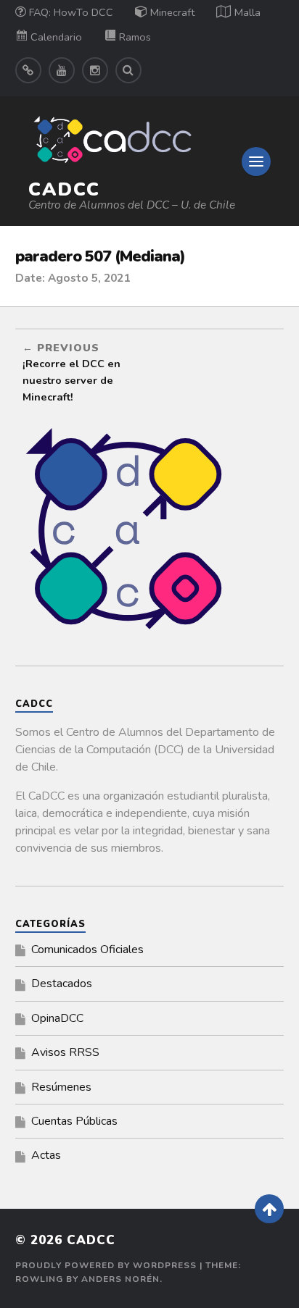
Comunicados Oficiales (87, 949)
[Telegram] (28, 70)
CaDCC (64, 189)
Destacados (61, 984)
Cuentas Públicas (74, 1121)
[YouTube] (62, 70)
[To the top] (269, 1208)
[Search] (128, 70)
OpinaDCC (57, 1018)
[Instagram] (95, 70)
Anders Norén (120, 1279)
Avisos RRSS (65, 1052)
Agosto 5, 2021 (89, 278)
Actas (46, 1155)
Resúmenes (61, 1087)
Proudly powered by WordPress (106, 1265)
